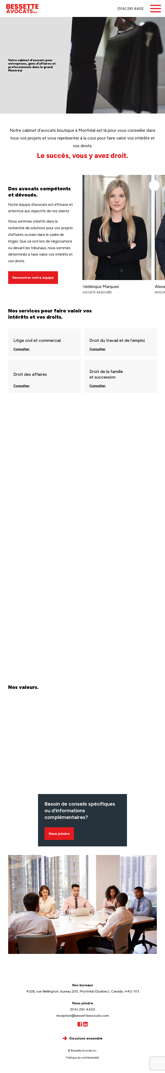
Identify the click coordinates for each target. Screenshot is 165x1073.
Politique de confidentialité (82, 1057)
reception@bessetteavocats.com (82, 1016)
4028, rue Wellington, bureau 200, (82, 991)
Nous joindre (59, 834)
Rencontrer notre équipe (33, 278)
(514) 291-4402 (82, 1009)
